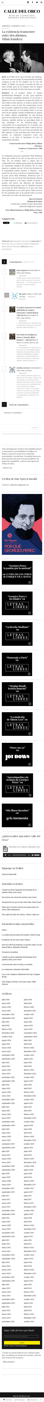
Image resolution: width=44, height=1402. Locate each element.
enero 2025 (28, 1029)
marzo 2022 (6, 1092)
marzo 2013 (6, 1292)
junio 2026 (28, 1000)
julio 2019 (5, 1151)
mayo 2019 (6, 1155)
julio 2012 (5, 1307)
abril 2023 (28, 1066)
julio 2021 (5, 1107)
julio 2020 (5, 1129)
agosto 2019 (28, 1148)
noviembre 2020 (8, 1122)
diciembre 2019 (30, 1140)
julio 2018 (5, 1174)
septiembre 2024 (30, 1037)
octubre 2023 (29, 1055)
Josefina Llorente (23, 368)
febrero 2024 (29, 1048)
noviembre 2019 (8, 1144)
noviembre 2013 (8, 1277)
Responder (23, 275)
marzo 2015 (6, 1248)
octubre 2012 (29, 1299)
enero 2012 (6, 1318)
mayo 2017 (6, 1199)
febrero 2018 (29, 1181)
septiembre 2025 (8, 1018)
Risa (3, 247)
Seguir (22, 1343)
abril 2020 (28, 1133)
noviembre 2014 (8, 1255)
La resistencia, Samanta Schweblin (15, 969)
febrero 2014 (29, 1270)
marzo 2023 (6, 1070)
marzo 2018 (6, 1181)
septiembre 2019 (8, 1148)
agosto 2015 (28, 1236)
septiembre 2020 (8, 1125)
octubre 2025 (29, 1014)
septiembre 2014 (8, 1259)
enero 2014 (6, 1273)
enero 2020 (6, 1140)
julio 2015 (5, 1240)
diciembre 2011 (30, 1318)
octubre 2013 (29, 1277)
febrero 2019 (29, 1159)
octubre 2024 (7, 1037)
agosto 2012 (28, 1303)
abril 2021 (28, 1111)
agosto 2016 (28, 1214)
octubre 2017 (29, 1188)
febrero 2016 (29, 1225)
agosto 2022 (28, 1081)
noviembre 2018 (8, 1166)
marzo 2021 (6, 1114)
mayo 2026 (6, 1003)
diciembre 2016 (30, 1207)
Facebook (32, 2)
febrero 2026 (29, 1007)
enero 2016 (6, 1229)
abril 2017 (28, 1199)
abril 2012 (28, 1310)
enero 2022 (6, 1096)
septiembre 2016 (8, 1214)
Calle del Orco (22, 11)
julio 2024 (27, 1040)
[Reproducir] (6, 855)
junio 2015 (28, 1240)
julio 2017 (5, 1196)
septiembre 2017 (8, 1192)
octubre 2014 (29, 1255)
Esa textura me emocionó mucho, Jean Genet (19, 897)
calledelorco (6, 26)
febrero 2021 (29, 1114)
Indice (4, 930)
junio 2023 (28, 1063)
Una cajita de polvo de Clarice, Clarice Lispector (20, 915)
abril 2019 (28, 1155)
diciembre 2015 (30, 1229)
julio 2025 (5, 1022)
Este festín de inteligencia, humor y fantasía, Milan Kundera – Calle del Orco (27, 337)
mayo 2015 (6, 1244)
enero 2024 (6, 1051)
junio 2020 (28, 1129)
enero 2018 (6, 1185)
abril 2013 (28, 1288)
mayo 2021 (6, 1111)
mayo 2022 (6, 1088)
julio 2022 (5, 1085)
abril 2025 (6, 1026)
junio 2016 (28, 1218)
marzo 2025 (28, 1026)
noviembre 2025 (8, 1014)
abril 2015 (28, 1244)
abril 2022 (28, 1088)
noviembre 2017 (8, 1188)
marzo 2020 (6, 1137)
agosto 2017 (28, 1192)
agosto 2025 (28, 1018)
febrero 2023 (29, 1070)
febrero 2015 (29, 1248)
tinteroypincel (22, 270)
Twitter (36, 2)
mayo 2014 (6, 1266)
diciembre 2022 (30, 1074)
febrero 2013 (29, 1292)
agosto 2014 (28, 1259)
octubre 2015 (29, 1233)
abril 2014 (28, 1266)
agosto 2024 (6, 1040)
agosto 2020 (28, 1125)
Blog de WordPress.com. (21, 1396)
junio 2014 (28, 1262)
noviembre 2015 (8, 1233)
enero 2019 (6, 1162)
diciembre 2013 (30, 1273)
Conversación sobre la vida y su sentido (17, 964)
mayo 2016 (6, 1222)
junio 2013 (28, 1285)
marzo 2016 (6, 1225)
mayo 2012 (6, 1310)
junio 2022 (28, 1085)
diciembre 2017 (30, 1185)
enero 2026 (6, 1011)
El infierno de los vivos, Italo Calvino (16, 940)
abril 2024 (28, 1044)
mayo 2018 (6, 1177)
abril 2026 (28, 1003)
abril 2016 (28, 1222)
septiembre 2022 (8, 1081)
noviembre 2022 (8, 1077)
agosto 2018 (28, 1170)
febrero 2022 (29, 1092)
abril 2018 (28, 1177)
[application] (22, 855)
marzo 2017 (6, 1203)
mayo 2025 (28, 1022)
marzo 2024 (6, 1048)
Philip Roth (34, 244)
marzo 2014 (6, 1270)
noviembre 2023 (8, 1055)
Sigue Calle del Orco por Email (19, 1330)
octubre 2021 (29, 1100)
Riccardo (22, 294)
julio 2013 (5, 1285)
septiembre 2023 (8, 1059)
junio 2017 (28, 1196)
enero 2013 (6, 1296)
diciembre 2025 (30, 1011)
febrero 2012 (29, 1314)
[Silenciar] (33, 855)
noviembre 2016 (8, 1211)
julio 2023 (5, 1063)
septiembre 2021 (8, 1103)
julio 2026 (5, 1000)
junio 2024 (6, 1044)
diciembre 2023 (30, 1051)
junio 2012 (28, 1307)
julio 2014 (5, 1262)
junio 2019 (28, 1151)
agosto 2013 (28, 1281)
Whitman (16, 247)
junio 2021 (28, 1107)
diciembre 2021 (30, 1096)
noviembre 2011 (8, 1322)
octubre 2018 (29, 1166)
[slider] (37, 855)
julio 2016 (5, 1218)
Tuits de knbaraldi (9, 874)
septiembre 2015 (8, 1236)
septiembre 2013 (8, 1281)
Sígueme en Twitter (13, 868)
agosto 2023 (28, 1059)
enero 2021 (6, 1118)
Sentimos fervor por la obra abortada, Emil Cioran (21, 902)
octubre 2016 (29, 1211)
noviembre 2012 (8, 1299)
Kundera (25, 244)
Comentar (35, 428)
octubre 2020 (29, 1122)
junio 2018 (28, 1174)
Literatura (5, 28)
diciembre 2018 (30, 1162)
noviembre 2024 (30, 1033)
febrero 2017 (29, 1203)
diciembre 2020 (30, 1118)
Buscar (41, 2)
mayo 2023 (6, 1066)
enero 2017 (6, 1207)
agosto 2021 (28, 1103)
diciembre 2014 (30, 1251)
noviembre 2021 (8, 1100)
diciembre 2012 (30, 1296)
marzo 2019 (6, 1159)
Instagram (27, 2)
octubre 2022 (29, 1077)
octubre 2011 (29, 1322)
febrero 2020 (29, 1137)
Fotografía (29, 26)
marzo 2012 (6, 1314)
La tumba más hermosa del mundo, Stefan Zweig (21, 935)
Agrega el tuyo (28, 262)
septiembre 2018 (8, 1170)
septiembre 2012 (8, 1303)
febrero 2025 (7, 1029)
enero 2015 (6, 1251)
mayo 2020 (6, 1133)
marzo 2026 (6, 1007)
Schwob (9, 247)
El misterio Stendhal (10, 952)
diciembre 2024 (8, 1033)
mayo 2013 (6, 1288)
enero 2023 (6, 1074)
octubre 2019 (29, 1144)
